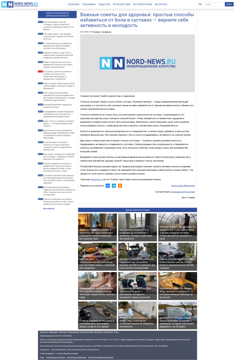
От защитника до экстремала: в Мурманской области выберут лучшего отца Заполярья (57, 45)
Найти (229, 4)
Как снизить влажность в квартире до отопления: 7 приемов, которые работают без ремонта (59, 156)
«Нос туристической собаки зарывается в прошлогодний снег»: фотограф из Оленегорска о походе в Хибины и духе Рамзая (59, 96)
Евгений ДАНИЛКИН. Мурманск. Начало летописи (57, 105)
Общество (104, 4)
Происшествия (121, 4)
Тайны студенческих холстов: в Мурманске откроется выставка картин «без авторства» (57, 64)
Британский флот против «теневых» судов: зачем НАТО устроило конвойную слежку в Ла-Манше (58, 26)
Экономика (89, 4)
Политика (73, 4)
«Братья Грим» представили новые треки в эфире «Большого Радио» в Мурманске (59, 86)
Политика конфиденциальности (100, 357)
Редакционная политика (55, 357)
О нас (42, 357)
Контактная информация (76, 357)
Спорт (116, 332)
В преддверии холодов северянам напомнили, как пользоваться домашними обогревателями (58, 114)
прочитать (96, 179)
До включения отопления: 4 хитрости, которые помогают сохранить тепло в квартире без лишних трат (57, 146)
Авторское (161, 4)
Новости (97, 32)
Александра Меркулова (183, 185)
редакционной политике (183, 191)
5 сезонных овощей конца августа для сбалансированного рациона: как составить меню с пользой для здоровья (59, 179)
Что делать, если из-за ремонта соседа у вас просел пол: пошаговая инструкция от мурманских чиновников (57, 75)
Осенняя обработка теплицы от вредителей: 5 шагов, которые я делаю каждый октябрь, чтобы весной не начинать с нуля (57, 167)
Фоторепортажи (142, 4)
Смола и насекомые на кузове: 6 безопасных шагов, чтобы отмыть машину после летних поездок (58, 201)
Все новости (48, 208)
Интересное (106, 32)
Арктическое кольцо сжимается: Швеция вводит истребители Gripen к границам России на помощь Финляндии (59, 134)
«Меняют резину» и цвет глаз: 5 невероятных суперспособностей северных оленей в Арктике (58, 55)
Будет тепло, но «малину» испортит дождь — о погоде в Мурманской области (59, 123)
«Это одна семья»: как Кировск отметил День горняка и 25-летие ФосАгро (58, 36)
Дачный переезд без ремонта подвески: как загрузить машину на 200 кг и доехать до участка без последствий (59, 191)
